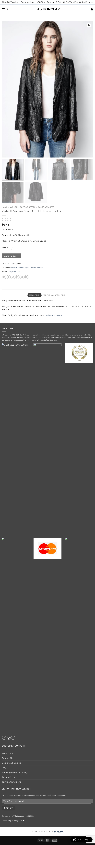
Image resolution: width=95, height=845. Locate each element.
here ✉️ (21, 821)
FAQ (4, 768)
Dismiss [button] (89, 2)
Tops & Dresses (27, 207)
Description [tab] (34, 295)
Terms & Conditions (11, 782)
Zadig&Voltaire (14, 271)
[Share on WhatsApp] (4, 277)
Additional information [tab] (54, 295)
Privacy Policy (8, 777)
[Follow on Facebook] (4, 738)
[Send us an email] (13, 738)
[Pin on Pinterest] (22, 277)
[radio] (13, 248)
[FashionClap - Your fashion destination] (47, 9)
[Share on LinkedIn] (26, 277)
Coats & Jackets (46, 207)
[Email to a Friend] (17, 277)
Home (4, 207)
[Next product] (4, 219)
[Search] (7, 9)
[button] (3, 9)
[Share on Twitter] (13, 277)
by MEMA (58, 832)
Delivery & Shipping (11, 763)
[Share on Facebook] (9, 277)
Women (14, 207)
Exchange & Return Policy (15, 772)
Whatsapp (17, 816)
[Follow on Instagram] (9, 738)
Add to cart (11, 256)
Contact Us (7, 758)
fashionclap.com (54, 315)
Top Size (5, 247)
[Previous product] (9, 219)
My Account (8, 753)
